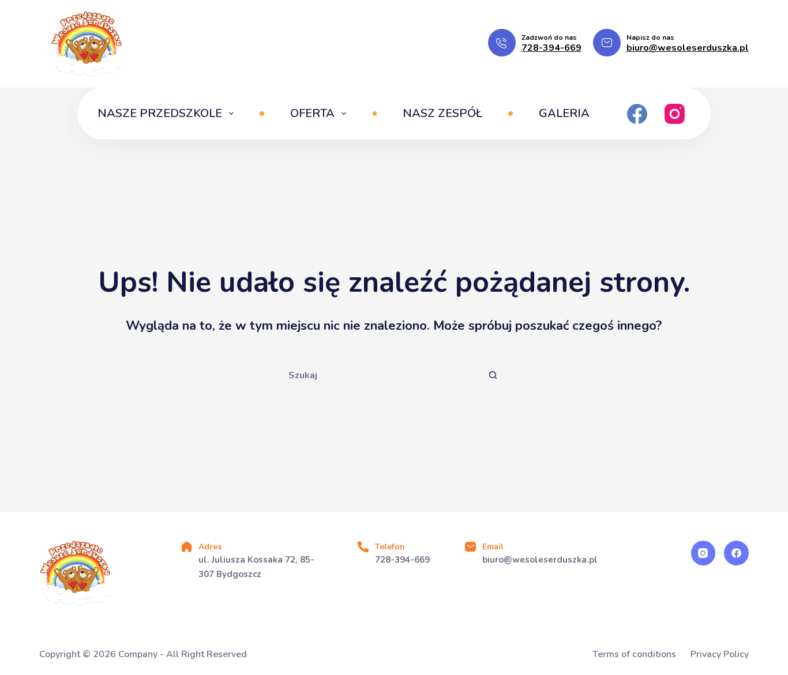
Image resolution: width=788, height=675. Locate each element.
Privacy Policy (720, 654)
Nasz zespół (442, 113)
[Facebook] (637, 114)
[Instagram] (675, 114)
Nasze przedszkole (159, 113)
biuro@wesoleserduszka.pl (687, 48)
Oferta (312, 113)
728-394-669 (551, 48)
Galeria (564, 113)
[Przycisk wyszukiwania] (493, 375)
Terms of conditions (634, 654)
